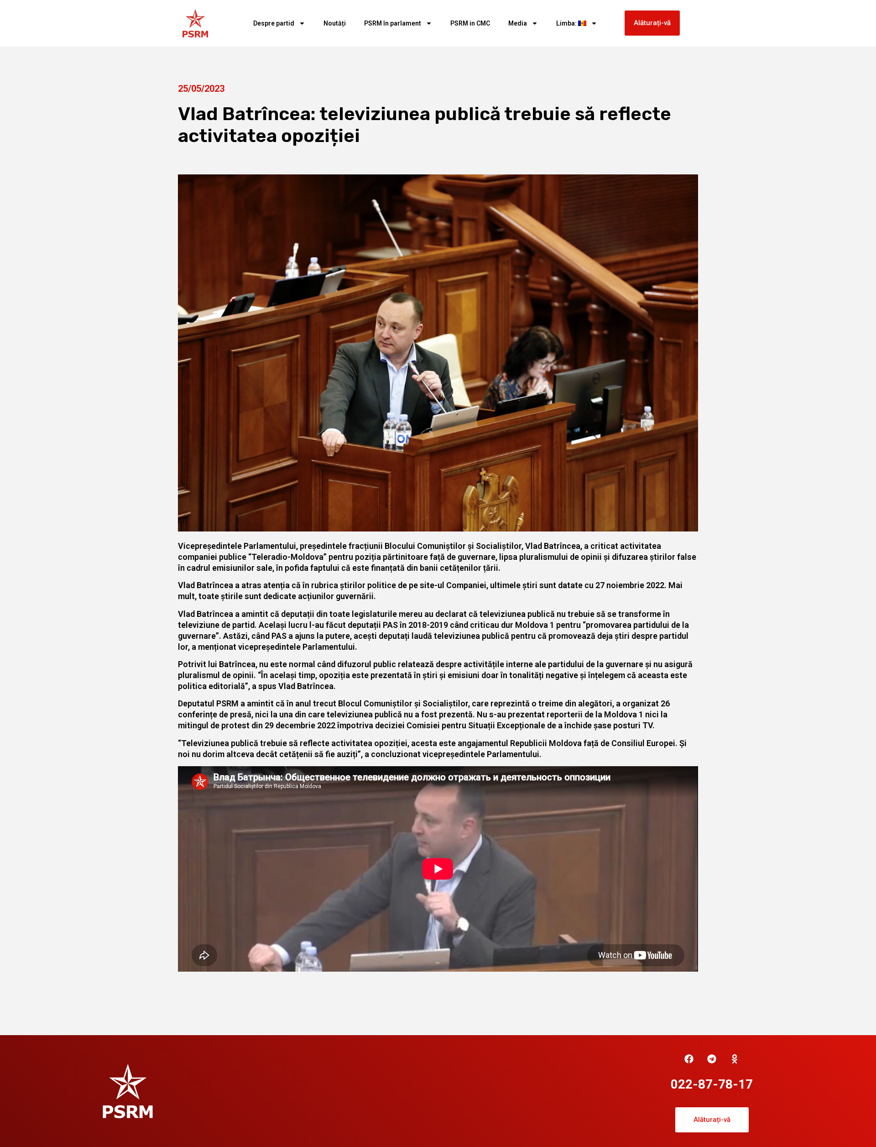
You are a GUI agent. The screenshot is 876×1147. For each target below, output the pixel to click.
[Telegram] (712, 1059)
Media (517, 23)
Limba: (567, 23)
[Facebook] (689, 1059)
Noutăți (334, 23)
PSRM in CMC (470, 23)
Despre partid (273, 23)
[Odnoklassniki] (734, 1059)
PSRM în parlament (392, 23)
